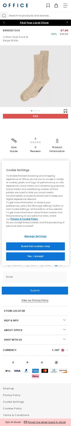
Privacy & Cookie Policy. (24, 219)
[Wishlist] (46, 5)
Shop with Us (13, 339)
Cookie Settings (13, 401)
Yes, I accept (35, 256)
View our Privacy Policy (35, 300)
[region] (35, 213)
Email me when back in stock (47, 422)
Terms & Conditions (16, 415)
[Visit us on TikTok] (57, 362)
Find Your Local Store (34, 22)
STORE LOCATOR (14, 311)
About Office (13, 330)
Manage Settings (35, 236)
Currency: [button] (31, 350)
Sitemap (8, 388)
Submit (35, 290)
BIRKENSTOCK (11, 30)
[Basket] (54, 5)
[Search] (4, 15)
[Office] (16, 5)
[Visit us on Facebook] (13, 362)
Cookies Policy (12, 408)
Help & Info (11, 320)
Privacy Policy (11, 395)
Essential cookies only (35, 246)
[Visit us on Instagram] (42, 362)
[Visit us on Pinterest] (28, 362)
